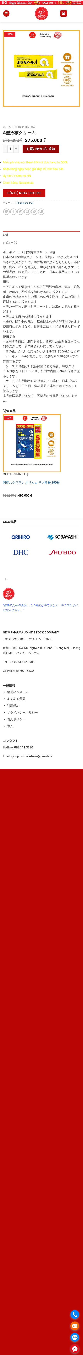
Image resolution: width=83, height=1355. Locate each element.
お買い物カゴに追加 (40, 149)
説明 (5, 234)
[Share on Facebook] (13, 212)
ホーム (7, 127)
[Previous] (6, 111)
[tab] (41, 235)
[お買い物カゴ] (63, 13)
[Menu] (6, 13)
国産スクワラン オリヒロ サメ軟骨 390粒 (31, 482)
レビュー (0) (10, 242)
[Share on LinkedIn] (41, 212)
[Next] (17, 111)
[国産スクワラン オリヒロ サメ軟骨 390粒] (32, 443)
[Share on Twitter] (20, 212)
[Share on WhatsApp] (6, 212)
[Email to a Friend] (27, 212)
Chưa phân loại (25, 127)
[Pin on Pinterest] (34, 212)
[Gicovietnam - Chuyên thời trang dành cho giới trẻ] (41, 13)
